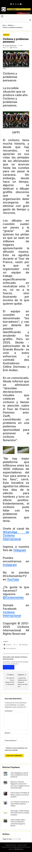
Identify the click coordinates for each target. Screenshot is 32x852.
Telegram (19, 550)
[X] (16, 4)
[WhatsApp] (18, 4)
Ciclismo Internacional (10, 45)
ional (17, 615)
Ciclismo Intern (9, 613)
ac (12, 615)
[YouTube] (20, 4)
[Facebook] (11, 4)
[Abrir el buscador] (30, 20)
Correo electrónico (11, 740)
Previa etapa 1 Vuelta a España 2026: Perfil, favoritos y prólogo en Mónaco (20, 813)
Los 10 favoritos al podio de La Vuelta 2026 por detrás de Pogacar (20, 804)
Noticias (6, 35)
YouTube (13, 579)
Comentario (9, 711)
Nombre (8, 733)
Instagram (10, 564)
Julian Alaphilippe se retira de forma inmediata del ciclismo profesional (19, 775)
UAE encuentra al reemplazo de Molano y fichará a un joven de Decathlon (20, 795)
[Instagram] (13, 4)
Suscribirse (8, 667)
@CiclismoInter (13, 597)
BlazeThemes (19, 849)
